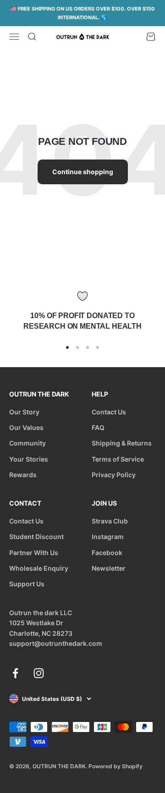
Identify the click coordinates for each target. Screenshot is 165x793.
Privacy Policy (114, 475)
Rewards (23, 475)
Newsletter (109, 568)
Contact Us (109, 412)
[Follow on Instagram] (39, 673)
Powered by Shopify (115, 766)
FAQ (98, 427)
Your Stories (28, 459)
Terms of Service (118, 459)
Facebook (107, 552)
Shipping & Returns (122, 443)
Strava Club (110, 521)
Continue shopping (82, 172)
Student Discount (36, 536)
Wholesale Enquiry (38, 568)
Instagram (108, 536)
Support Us (26, 584)
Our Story (24, 412)
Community (27, 443)
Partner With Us (33, 552)
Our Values (26, 427)
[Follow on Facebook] (15, 673)
